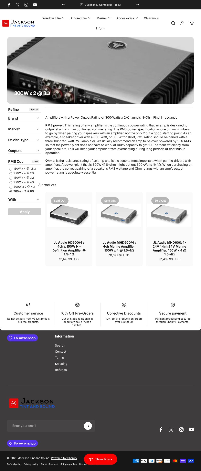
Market (14, 129)
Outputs (14, 151)
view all (34, 109)
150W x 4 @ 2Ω (23, 173)
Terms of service (49, 464)
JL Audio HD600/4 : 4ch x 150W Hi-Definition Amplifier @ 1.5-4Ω (69, 248)
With (12, 199)
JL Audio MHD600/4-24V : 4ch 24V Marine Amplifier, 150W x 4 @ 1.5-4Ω (169, 248)
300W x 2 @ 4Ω (24, 186)
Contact (60, 351)
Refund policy (14, 464)
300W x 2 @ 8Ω (23, 191)
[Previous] (63, 4)
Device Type (18, 140)
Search (60, 345)
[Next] (137, 4)
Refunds (61, 370)
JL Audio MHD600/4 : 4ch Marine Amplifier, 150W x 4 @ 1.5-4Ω (119, 246)
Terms (59, 357)
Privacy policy (31, 464)
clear (35, 161)
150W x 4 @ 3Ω (23, 177)
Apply (25, 212)
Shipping (61, 364)
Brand (13, 118)
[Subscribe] (88, 426)
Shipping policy (68, 464)
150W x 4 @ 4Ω (23, 182)
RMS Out (15, 161)
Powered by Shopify (64, 458)
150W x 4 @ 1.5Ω (24, 168)
